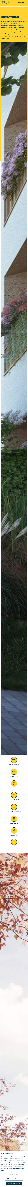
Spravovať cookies (14, 1174)
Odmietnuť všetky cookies (14, 1179)
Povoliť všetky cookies (14, 1183)
